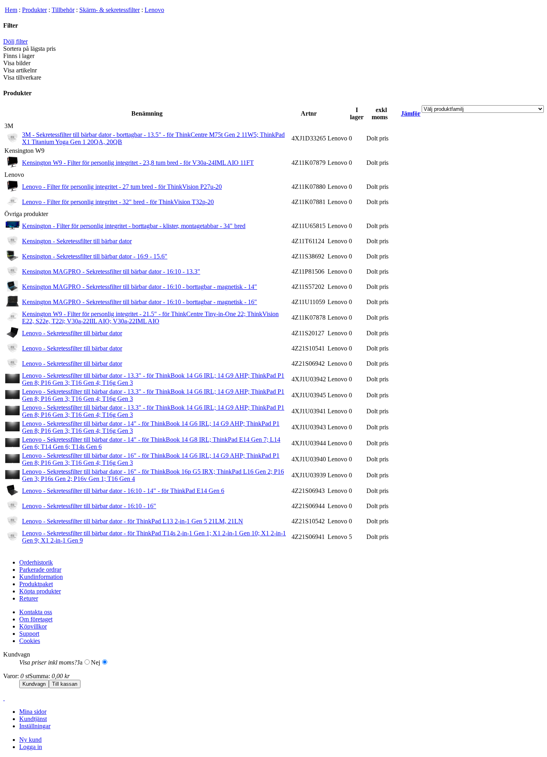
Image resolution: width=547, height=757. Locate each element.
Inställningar (34, 726)
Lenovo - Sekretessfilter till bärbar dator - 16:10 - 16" (89, 506)
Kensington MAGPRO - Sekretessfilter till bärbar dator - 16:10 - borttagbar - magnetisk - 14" (139, 286)
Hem (11, 9)
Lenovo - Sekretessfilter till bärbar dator (72, 333)
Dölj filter (15, 41)
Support (29, 633)
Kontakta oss (35, 612)
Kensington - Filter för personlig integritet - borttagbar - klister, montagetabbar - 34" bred (133, 225)
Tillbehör (63, 9)
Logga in (30, 746)
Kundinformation (41, 576)
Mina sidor (32, 711)
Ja (79, 662)
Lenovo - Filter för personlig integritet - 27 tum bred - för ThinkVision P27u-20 (122, 186)
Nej (95, 662)
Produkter (34, 9)
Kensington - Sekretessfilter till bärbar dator (77, 241)
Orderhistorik (36, 562)
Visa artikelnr (20, 70)
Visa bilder (16, 63)
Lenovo (154, 9)
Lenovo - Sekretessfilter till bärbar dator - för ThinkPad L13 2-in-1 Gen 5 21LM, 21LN (132, 521)
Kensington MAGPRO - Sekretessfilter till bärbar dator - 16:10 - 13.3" (111, 271)
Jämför (410, 113)
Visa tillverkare (22, 77)
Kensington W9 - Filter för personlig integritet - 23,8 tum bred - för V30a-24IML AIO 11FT (138, 162)
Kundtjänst (33, 718)
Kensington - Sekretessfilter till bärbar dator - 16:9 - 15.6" (94, 256)
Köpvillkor (33, 626)
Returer (28, 598)
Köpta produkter (40, 591)
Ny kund (30, 739)
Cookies (29, 640)
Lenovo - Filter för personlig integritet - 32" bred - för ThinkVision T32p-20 (118, 201)
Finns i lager (18, 55)
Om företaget (35, 619)
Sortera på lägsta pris (29, 48)
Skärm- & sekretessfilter (109, 9)
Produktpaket (36, 584)
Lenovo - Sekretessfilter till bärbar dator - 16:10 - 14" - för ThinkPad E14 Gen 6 (123, 490)
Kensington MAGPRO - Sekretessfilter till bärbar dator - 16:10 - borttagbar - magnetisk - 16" (139, 301)
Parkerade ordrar (40, 569)
